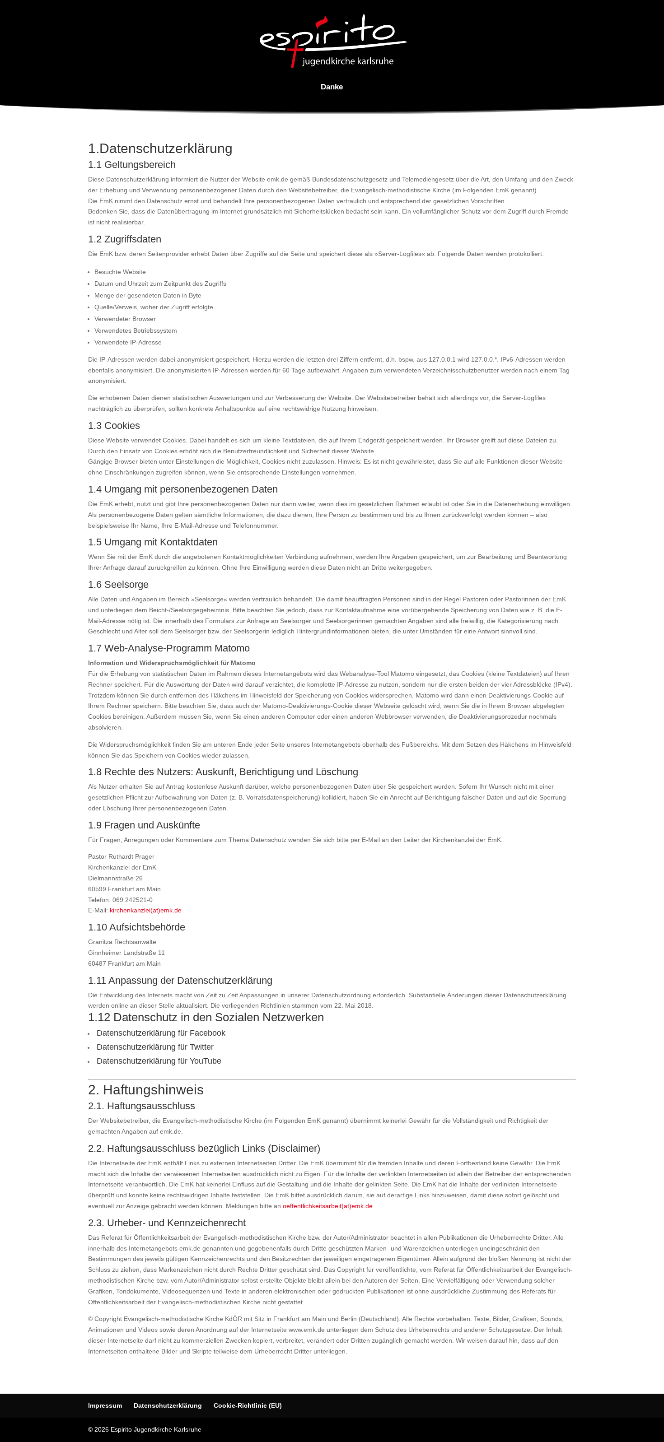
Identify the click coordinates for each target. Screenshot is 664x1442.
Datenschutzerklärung (168, 1405)
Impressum (105, 1405)
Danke (332, 87)
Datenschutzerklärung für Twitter (154, 1046)
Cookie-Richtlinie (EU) (248, 1405)
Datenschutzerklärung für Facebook (159, 1032)
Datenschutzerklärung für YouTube (157, 1060)
